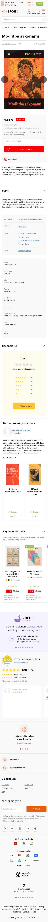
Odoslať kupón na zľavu (24, 476)
